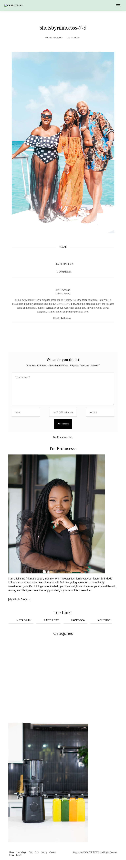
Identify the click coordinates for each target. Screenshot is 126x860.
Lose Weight (21, 852)
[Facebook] (50, 255)
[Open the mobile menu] (118, 6)
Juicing (44, 852)
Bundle (19, 855)
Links (11, 855)
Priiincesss (56, 37)
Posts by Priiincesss (62, 318)
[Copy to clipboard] (75, 255)
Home (11, 852)
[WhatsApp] (69, 255)
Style (37, 852)
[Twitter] (57, 255)
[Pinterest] (63, 255)
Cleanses (52, 852)
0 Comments (64, 272)
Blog (30, 852)
